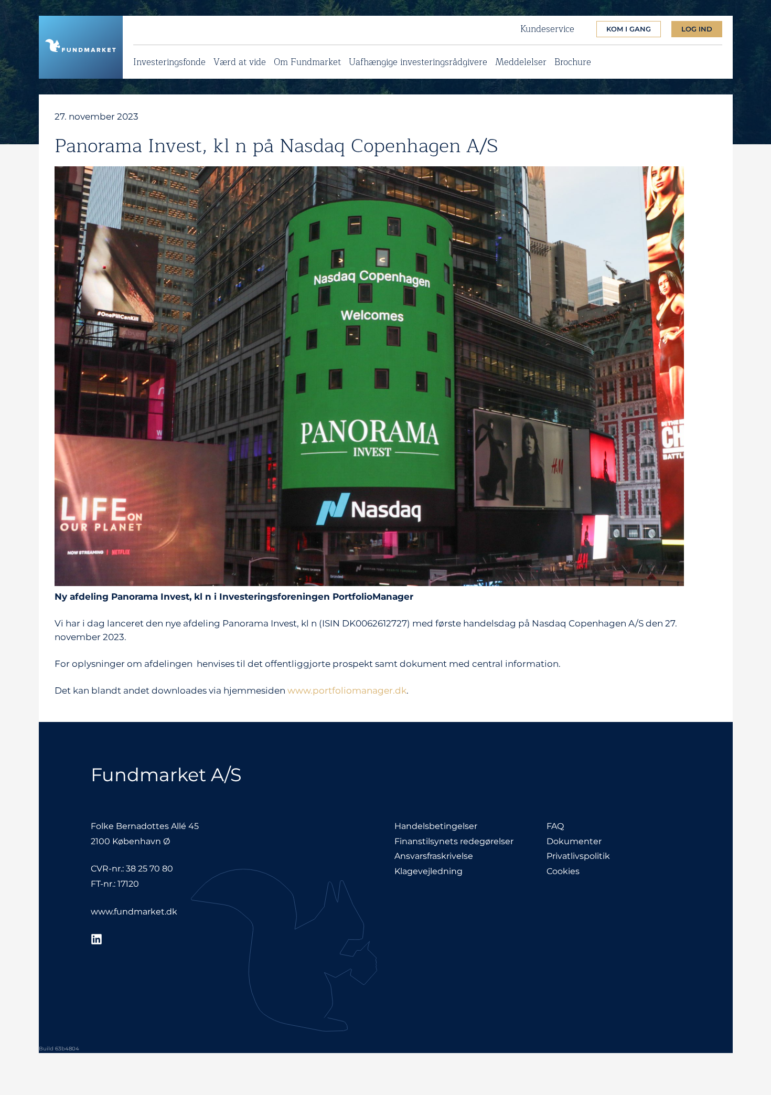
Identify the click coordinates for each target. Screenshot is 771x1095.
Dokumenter (574, 841)
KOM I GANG (628, 29)
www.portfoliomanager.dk (346, 690)
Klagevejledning (428, 871)
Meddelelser (521, 61)
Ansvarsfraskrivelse (433, 856)
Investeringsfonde (169, 61)
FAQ (555, 826)
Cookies (563, 871)
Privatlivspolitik (578, 856)
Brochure (572, 61)
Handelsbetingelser (435, 826)
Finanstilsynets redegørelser (453, 841)
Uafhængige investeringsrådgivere (418, 61)
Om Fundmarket (307, 61)
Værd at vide (239, 61)
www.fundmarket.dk (134, 912)
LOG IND (696, 29)
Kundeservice (547, 29)
